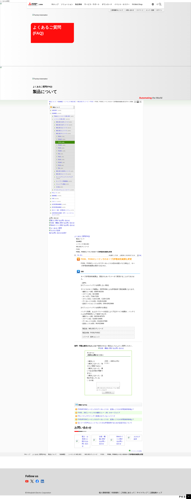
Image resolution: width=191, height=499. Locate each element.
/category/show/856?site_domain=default (55, 171)
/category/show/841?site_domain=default (55, 187)
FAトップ (55, 4)
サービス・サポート (91, 4)
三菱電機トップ (155, 492)
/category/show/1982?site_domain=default (51, 193)
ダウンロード (107, 4)
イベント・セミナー (122, 4)
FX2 (60, 154)
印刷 (140, 255)
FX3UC (61, 139)
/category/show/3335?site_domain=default (53, 116)
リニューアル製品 (62, 184)
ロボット (56, 201)
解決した (92, 361)
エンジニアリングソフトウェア (64, 177)
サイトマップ (142, 492)
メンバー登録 (150, 10)
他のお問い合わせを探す (58, 233)
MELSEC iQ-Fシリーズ (64, 125)
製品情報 (78, 4)
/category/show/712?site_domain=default (51, 198)
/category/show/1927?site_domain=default (55, 184)
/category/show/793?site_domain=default (51, 207)
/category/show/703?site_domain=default (55, 177)
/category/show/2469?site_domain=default (55, 125)
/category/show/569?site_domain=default (51, 196)
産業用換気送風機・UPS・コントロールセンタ (63, 214)
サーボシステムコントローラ (64, 190)
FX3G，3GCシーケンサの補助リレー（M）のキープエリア (99, 412)
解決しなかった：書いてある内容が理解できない (95, 371)
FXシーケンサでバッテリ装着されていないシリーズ (96, 416)
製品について (52, 101)
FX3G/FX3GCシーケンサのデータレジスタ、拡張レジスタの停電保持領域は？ (106, 409)
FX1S (61, 165)
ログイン (159, 10)
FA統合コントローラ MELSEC (64, 116)
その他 (59, 187)
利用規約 (115, 492)
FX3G (91, 101)
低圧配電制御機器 (59, 204)
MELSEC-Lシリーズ (63, 130)
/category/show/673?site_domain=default (51, 201)
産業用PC (56, 110)
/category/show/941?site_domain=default (55, 181)
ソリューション (67, 4)
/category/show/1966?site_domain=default (55, 122)
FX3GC (61, 145)
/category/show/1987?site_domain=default (51, 110)
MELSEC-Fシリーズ (83, 101)
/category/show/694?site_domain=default (53, 119)
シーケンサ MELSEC (70, 101)
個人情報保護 (104, 492)
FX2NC (61, 151)
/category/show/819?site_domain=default (55, 174)
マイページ (139, 10)
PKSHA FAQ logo (184, 496)
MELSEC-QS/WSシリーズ (64, 171)
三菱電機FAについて (117, 10)
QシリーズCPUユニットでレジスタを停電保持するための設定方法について (105, 423)
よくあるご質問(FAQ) (82, 236)
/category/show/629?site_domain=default (51, 113)
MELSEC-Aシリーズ (63, 174)
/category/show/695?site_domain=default (55, 133)
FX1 (60, 168)
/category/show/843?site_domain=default (55, 131)
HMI (55, 198)
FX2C (61, 156)
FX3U (61, 136)
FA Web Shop (137, 4)
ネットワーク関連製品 (64, 181)
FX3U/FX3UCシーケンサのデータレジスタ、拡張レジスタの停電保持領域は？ (106, 419)
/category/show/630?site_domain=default (53, 190)
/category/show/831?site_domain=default (55, 128)
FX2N (61, 148)
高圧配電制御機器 (58, 207)
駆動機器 (56, 195)
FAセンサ (56, 192)
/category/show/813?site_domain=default (51, 213)
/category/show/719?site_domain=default (51, 204)
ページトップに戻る (136, 450)
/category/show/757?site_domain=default (51, 210)
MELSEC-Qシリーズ (63, 127)
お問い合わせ (130, 10)
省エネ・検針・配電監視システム (63, 210)
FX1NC (61, 162)
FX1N (61, 159)
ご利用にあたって (128, 492)
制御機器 (60, 101)
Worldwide (153, 4)
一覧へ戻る (79, 255)
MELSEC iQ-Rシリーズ (64, 122)
